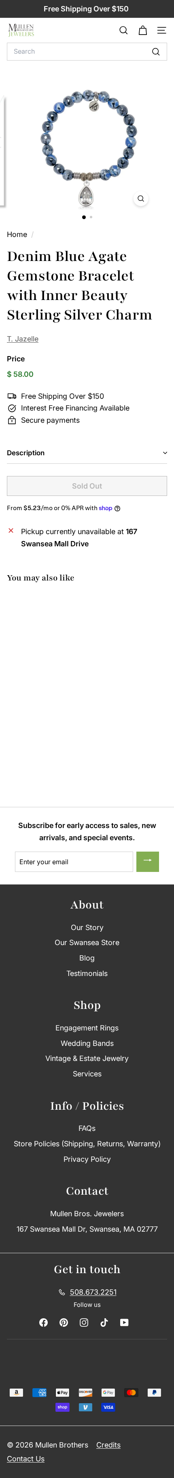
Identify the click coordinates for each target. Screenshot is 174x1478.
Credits (108, 1445)
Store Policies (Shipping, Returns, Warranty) (87, 1143)
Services (87, 1073)
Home (18, 234)
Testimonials (87, 973)
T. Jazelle (22, 339)
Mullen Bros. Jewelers (87, 1213)
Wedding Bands (87, 1043)
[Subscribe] (147, 862)
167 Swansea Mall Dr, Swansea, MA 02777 (87, 1229)
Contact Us (26, 1458)
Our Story (87, 927)
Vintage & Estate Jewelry (87, 1058)
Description (26, 453)
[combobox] (87, 52)
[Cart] (142, 30)
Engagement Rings (87, 1028)
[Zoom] (140, 198)
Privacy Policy (87, 1159)
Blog (87, 958)
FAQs (87, 1128)
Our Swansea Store (87, 942)
